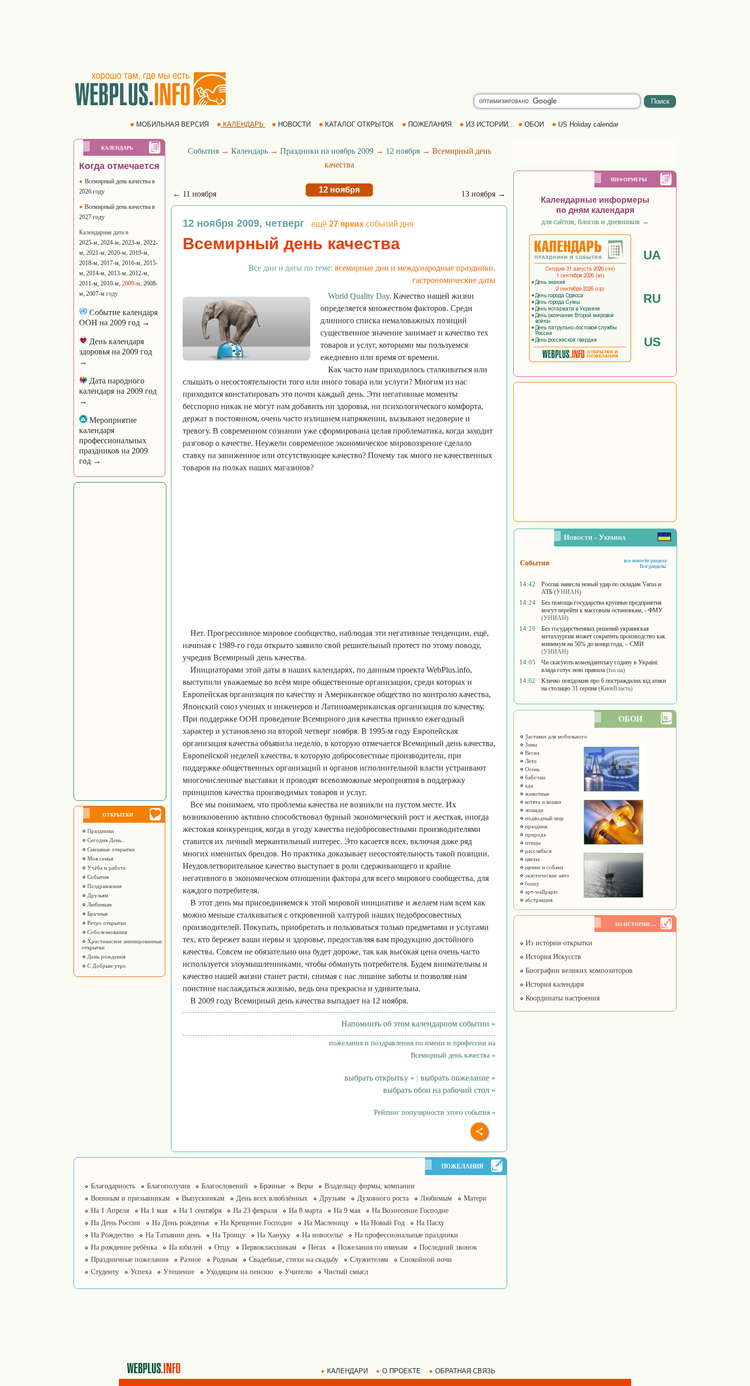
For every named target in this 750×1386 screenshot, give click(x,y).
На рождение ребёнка (124, 1247)
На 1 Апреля (110, 1210)
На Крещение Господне (256, 1223)
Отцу (222, 1247)
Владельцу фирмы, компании (369, 1186)
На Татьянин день (173, 1235)
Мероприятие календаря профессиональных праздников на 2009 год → (113, 440)
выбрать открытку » (379, 1077)
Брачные (97, 914)
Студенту (105, 1272)
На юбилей (186, 1247)
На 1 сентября (200, 1210)
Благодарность (113, 1186)
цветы (531, 859)
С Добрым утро (106, 966)
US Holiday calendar (588, 124)
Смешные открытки (110, 849)
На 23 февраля (255, 1210)
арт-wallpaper (540, 892)
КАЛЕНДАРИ (347, 1371)
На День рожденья (180, 1223)
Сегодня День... (106, 840)
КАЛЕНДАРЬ (243, 124)
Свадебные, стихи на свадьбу (293, 1259)
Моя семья (99, 858)
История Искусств (552, 957)
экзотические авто (546, 875)
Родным (225, 1259)
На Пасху (430, 1223)
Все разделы (653, 566)
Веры (305, 1186)
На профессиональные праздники (406, 1235)
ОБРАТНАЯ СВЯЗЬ (465, 1371)
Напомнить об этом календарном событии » (418, 1023)
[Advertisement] (375, 35)
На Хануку (273, 1235)
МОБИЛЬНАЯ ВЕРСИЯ (172, 124)
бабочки (534, 777)
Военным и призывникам (130, 1198)
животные (536, 794)
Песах (317, 1247)
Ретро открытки (106, 923)
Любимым (99, 904)
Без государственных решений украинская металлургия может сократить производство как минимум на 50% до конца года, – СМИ (603, 636)
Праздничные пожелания (129, 1259)
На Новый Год (383, 1223)
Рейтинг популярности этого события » (434, 1112)
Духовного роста (383, 1198)
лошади (533, 810)
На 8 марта (305, 1210)
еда (528, 785)
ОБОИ (534, 124)
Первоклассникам (269, 1247)
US (652, 342)
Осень (531, 769)
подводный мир (543, 818)
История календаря (553, 984)
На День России (115, 1223)
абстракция (538, 900)
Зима (530, 745)
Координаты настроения (561, 998)
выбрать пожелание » (457, 1077)
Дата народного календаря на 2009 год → (118, 390)
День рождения (106, 956)
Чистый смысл (346, 1272)
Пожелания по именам (373, 1247)
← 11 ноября (194, 193)
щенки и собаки (543, 867)
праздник (535, 826)
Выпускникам (203, 1198)
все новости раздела (645, 560)
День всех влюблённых (272, 1198)
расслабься (537, 851)
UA (652, 255)
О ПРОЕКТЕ (401, 1371)
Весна (531, 753)
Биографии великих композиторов (578, 970)
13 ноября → (483, 193)
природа (534, 834)
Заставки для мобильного (555, 736)
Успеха (141, 1272)
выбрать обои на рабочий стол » (439, 1090)
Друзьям (97, 895)
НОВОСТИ (294, 124)
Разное (190, 1259)
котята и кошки (542, 802)
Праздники (100, 831)
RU (652, 298)
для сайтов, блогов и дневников (595, 222)
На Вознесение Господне (410, 1210)
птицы (531, 843)
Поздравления (103, 886)
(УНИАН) (567, 591)
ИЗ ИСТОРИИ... (490, 124)
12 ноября (403, 151)
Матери (475, 1198)
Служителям (369, 1259)
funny (531, 883)
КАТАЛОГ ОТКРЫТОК (359, 124)
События (97, 877)
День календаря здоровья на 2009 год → (115, 351)
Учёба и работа (106, 868)
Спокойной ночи (426, 1259)
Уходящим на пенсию (239, 1272)
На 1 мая (154, 1210)
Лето (530, 761)
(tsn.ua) (616, 670)
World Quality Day (358, 296)
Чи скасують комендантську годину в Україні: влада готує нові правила (600, 666)
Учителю (298, 1272)
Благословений (225, 1186)
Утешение (178, 1272)
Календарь (249, 151)
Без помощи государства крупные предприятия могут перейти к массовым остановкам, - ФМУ (602, 606)
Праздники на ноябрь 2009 (326, 151)
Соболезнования (106, 932)
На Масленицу (326, 1223)
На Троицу (228, 1235)
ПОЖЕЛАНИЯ (430, 124)
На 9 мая (347, 1210)
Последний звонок (448, 1247)
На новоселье (322, 1235)
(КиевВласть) (615, 688)
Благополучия (168, 1186)
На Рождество (112, 1235)
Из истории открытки (557, 943)
